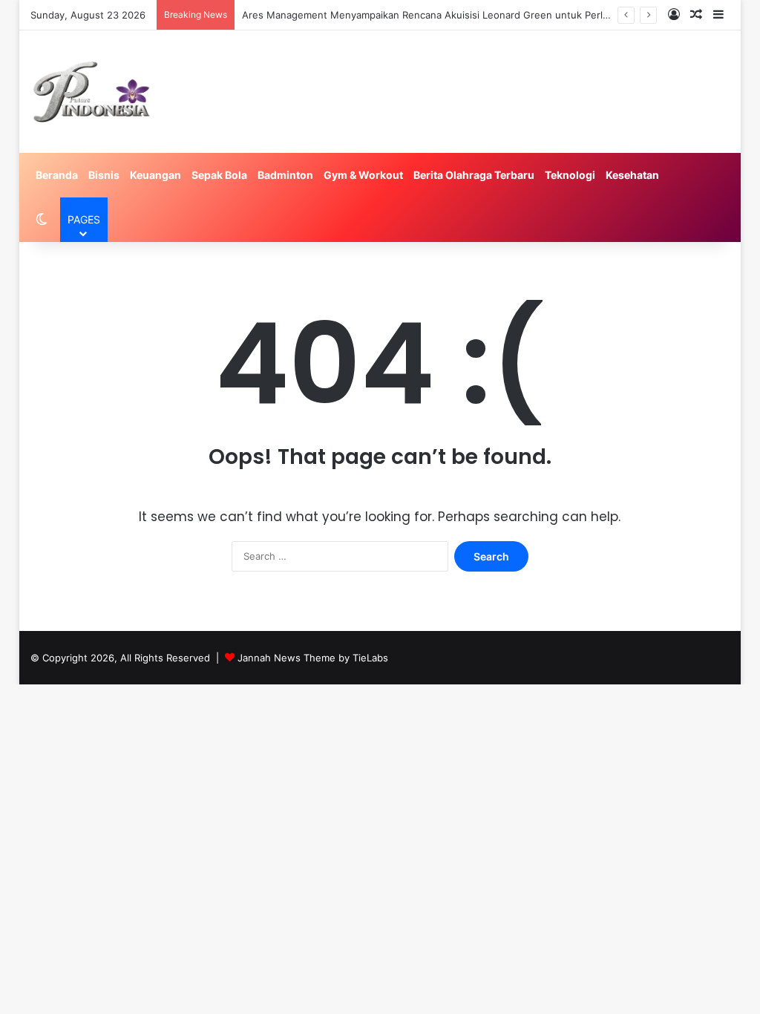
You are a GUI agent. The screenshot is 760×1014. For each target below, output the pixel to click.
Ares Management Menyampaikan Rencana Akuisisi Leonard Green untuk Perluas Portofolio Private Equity (488, 15)
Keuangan (155, 175)
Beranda (57, 175)
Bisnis (103, 175)
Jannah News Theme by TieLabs (313, 658)
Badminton (285, 175)
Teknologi (570, 175)
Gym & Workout (363, 175)
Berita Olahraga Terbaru (473, 175)
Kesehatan (632, 175)
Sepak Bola (219, 175)
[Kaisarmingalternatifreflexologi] (91, 91)
